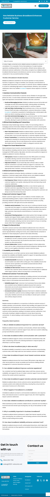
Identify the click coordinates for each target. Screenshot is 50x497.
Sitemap (15, 484)
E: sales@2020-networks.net (20, 1)
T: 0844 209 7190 (5, 1)
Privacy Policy (16, 480)
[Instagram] (44, 1)
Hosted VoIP (28, 483)
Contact (27, 489)
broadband (23, 88)
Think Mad (20, 495)
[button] (35, 6)
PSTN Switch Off (28, 486)
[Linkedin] (39, 1)
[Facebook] (47, 1)
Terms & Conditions (17, 478)
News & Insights (16, 482)
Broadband (27, 480)
